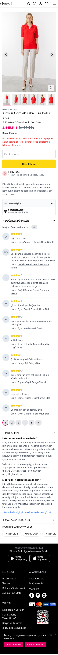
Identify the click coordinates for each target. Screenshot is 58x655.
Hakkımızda (9, 578)
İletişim (6, 583)
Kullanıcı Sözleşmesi (13, 588)
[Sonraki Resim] (52, 54)
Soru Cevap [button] (36, 122)
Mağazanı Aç (36, 583)
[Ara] (29, 4)
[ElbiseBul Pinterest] (38, 595)
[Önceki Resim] (6, 54)
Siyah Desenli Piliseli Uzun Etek (33, 413)
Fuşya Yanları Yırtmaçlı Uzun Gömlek (36, 241)
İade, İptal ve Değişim (14, 627)
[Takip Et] (52, 203)
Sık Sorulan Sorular (13, 609)
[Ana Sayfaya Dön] (6, 3)
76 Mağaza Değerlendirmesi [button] (17, 122)
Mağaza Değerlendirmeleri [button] (18, 226)
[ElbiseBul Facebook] (31, 595)
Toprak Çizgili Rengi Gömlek (32, 382)
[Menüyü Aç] (54, 4)
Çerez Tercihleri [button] (14, 644)
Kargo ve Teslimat (12, 623)
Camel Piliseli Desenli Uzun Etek (34, 397)
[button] (29, 220)
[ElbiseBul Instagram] (44, 595)
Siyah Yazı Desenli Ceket (30, 328)
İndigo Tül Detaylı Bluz (29, 362)
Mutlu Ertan (9, 109)
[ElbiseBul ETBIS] (42, 617)
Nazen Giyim (12, 533)
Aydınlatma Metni (12, 593)
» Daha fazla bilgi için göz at (26, 512)
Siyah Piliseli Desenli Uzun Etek (33, 309)
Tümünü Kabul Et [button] (35, 644)
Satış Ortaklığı (37, 578)
